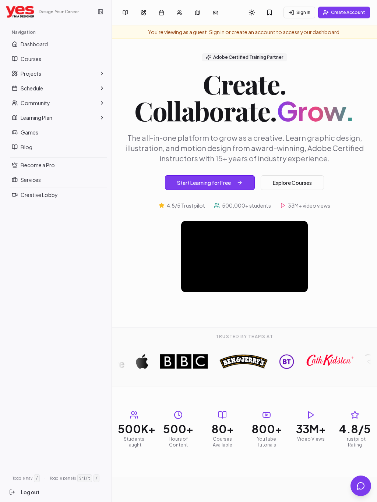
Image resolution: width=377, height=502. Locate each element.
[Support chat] (360, 486)
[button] (102, 73)
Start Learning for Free (204, 182)
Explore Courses (292, 182)
